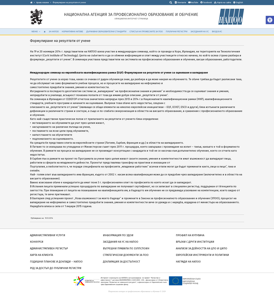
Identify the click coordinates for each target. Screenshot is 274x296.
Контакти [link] (181, 2)
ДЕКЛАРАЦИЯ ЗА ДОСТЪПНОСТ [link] (121, 261)
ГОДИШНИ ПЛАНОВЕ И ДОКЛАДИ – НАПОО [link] (56, 261)
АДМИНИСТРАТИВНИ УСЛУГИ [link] (47, 235)
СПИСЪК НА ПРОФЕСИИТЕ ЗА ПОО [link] (146, 31)
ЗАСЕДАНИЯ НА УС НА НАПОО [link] (120, 241)
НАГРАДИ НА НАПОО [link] (188, 261)
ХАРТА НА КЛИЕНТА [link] (41, 254)
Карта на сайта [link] (223, 2)
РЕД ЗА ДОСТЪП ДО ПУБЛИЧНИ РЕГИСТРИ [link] (55, 268)
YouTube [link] (194, 2)
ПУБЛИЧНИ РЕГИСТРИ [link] (176, 31)
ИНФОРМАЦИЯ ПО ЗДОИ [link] (118, 235)
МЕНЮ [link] (35, 31)
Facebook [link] (207, 2)
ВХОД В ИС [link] (217, 31)
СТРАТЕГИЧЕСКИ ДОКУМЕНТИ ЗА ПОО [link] (126, 254)
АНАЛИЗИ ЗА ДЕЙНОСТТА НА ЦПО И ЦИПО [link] (201, 248)
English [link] (239, 2)
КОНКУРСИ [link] (36, 241)
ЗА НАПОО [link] (54, 31)
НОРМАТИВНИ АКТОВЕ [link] (72, 31)
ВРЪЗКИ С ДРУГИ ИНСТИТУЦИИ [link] (195, 241)
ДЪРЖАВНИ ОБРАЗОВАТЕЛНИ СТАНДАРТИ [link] (106, 31)
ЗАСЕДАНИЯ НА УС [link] (200, 31)
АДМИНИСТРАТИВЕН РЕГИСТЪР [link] (49, 248)
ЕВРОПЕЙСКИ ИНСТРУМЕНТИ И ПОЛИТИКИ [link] (202, 254)
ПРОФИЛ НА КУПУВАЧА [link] (190, 235)
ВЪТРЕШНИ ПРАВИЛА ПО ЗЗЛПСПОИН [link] (126, 248)
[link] (270, 20)
